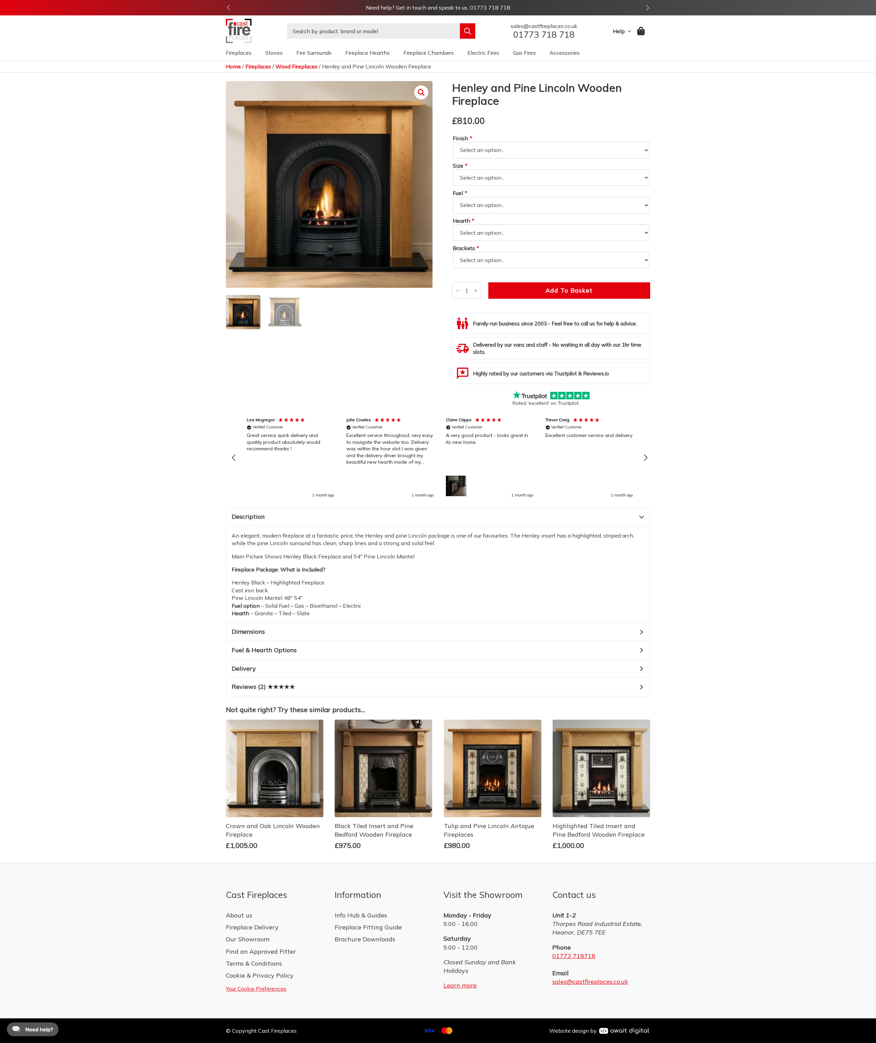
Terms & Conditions (254, 963)
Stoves (274, 52)
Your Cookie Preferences (256, 988)
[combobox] (373, 31)
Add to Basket (569, 290)
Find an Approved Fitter (261, 951)
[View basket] (641, 31)
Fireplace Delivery (252, 927)
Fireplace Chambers (428, 52)
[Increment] (475, 290)
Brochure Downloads (365, 939)
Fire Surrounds (314, 52)
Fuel (460, 193)
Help (619, 31)
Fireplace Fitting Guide (368, 927)
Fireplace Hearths (367, 52)
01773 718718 (573, 956)
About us (239, 915)
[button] (228, 7)
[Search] (467, 31)
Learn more (460, 985)
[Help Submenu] (628, 31)
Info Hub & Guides (361, 915)
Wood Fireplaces (296, 66)
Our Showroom (247, 939)
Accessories (565, 52)
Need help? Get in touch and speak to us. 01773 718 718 (438, 7)
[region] (440, 458)
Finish (462, 138)
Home (233, 66)
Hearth (463, 220)
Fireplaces (239, 52)
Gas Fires (524, 52)
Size (460, 165)
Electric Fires (483, 52)
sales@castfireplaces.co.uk (590, 982)
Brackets (466, 248)
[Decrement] (457, 290)
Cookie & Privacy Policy (260, 975)
